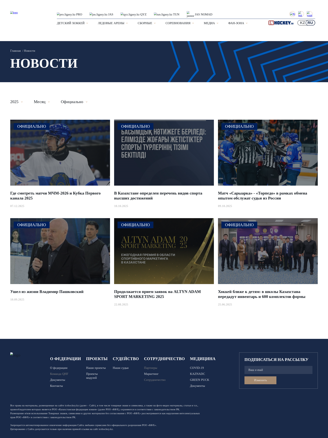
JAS (110, 14)
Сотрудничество (155, 379)
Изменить (260, 380)
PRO (79, 14)
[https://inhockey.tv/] (282, 23)
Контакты (56, 385)
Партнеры (150, 368)
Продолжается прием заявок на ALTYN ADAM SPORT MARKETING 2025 (157, 294)
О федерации (58, 368)
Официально (31, 126)
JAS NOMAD (203, 14)
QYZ (143, 14)
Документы (57, 379)
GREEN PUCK (199, 379)
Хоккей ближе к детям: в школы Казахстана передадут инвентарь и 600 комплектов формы (261, 294)
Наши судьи (121, 368)
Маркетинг (151, 374)
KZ (302, 23)
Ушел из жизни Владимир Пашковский (47, 291)
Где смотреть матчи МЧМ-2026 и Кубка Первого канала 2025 (55, 195)
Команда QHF (59, 374)
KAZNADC (197, 374)
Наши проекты (96, 368)
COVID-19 (197, 368)
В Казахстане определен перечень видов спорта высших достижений (158, 195)
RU (310, 23)
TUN (176, 14)
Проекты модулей (92, 375)
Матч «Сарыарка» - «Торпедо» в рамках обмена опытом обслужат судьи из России (262, 195)
